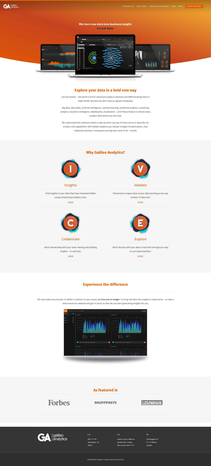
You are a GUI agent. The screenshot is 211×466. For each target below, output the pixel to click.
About (180, 6)
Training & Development (159, 6)
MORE (70, 202)
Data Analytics (128, 6)
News (174, 6)
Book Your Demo (194, 6)
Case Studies (141, 6)
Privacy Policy (119, 460)
